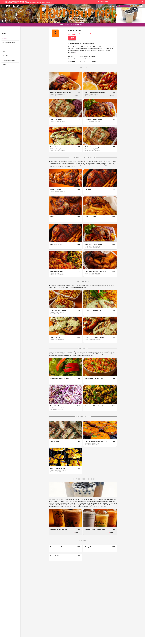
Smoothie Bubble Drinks (8, 60)
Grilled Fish (5, 47)
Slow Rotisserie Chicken (8, 42)
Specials (4, 38)
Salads (4, 51)
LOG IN (134, 6)
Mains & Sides (6, 56)
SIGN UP (125, 6)
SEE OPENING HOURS (103, 1)
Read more (71, 52)
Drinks (4, 64)
